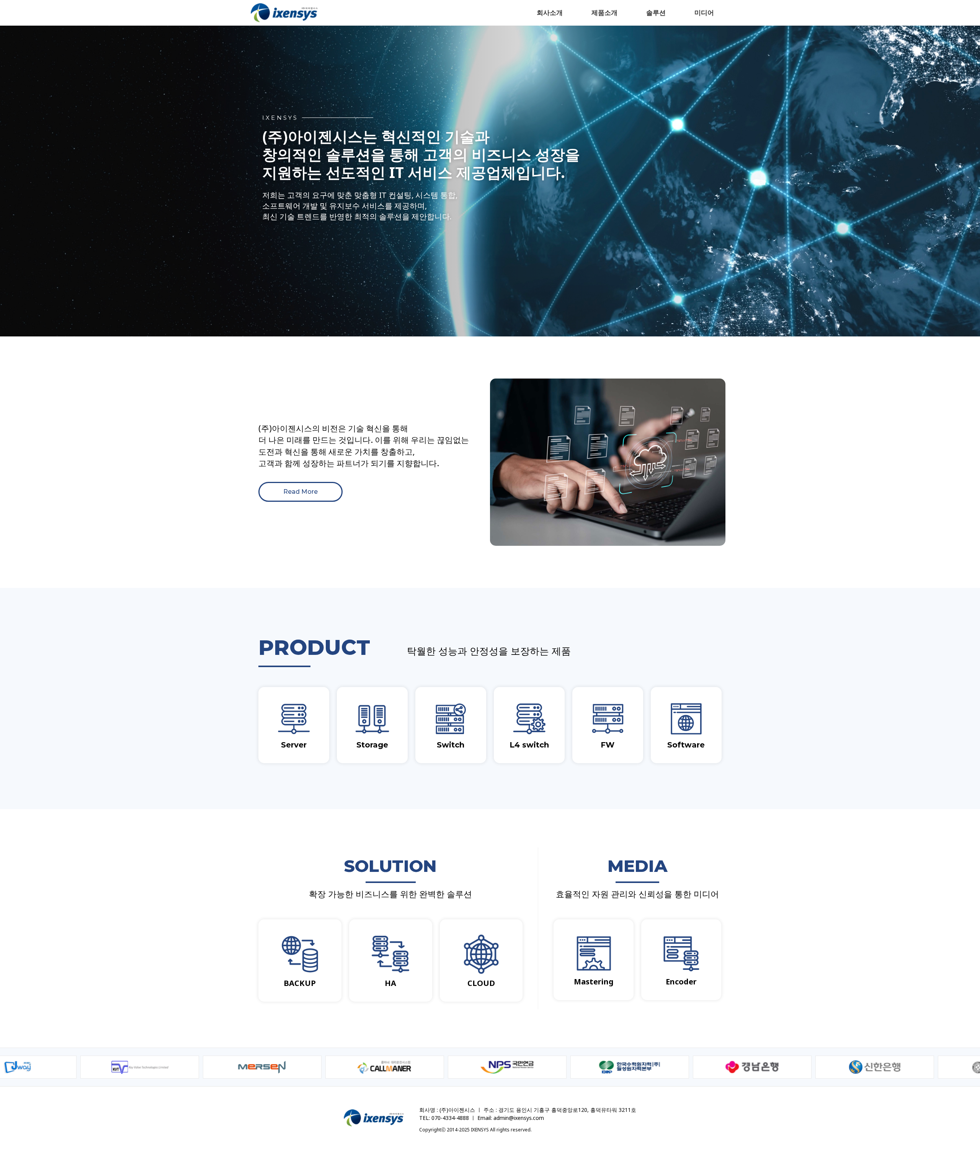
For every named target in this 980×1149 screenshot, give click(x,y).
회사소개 (550, 12)
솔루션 (656, 12)
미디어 (704, 12)
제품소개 (604, 12)
